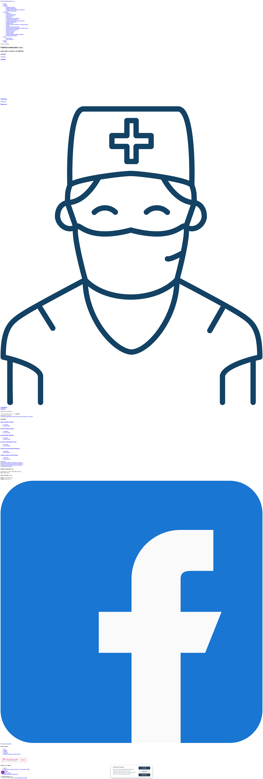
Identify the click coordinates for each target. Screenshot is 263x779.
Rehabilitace (8, 17)
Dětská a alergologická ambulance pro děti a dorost (17, 28)
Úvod (4, 3)
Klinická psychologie (10, 30)
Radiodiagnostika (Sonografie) (12, 26)
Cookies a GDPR (7, 773)
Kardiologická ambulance (11, 35)
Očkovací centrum (10, 31)
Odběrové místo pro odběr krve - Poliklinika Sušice (17, 24)
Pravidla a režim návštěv (11, 10)
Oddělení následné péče (11, 8)
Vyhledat (17, 413)
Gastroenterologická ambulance (13, 18)
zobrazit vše (3, 461)
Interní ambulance (10, 15)
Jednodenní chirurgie (10, 7)
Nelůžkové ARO (9, 23)
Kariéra (5, 40)
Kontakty (5, 41)
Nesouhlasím (144, 774)
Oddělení (5, 751)
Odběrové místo (12, 416)
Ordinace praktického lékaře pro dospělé (14, 34)
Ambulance (5, 752)
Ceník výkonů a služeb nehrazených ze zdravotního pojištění (16, 769)
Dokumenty (5, 771)
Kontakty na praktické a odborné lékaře (11, 754)
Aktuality (5, 4)
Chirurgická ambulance (11, 14)
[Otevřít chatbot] (2, 772)
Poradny (8, 25)
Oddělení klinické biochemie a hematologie (15, 9)
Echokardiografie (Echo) (11, 22)
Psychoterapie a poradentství (12, 29)
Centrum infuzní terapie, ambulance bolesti (15, 20)
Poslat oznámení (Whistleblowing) (10, 774)
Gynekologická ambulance (12, 19)
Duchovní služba (9, 33)
